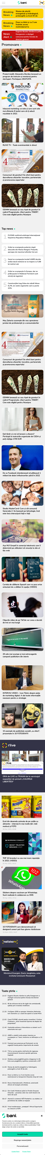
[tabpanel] (22, 767)
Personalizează (22, 1146)
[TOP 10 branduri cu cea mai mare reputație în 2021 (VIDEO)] (22, 844)
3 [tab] (21, 791)
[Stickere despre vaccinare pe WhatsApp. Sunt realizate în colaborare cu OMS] (22, 878)
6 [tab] (28, 791)
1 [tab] (17, 791)
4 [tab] (23, 791)
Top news (7, 228)
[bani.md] (22, 2)
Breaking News (8, 14)
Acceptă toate (22, 1134)
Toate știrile (8, 991)
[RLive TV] (9, 746)
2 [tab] (19, 791)
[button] (42, 1116)
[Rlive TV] (41, 3)
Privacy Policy (26, 1151)
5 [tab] (26, 791)
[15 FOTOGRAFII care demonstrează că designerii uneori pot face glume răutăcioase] (22, 912)
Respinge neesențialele (22, 1140)
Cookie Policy (16, 1151)
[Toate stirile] (6, 3)
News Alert (6, 35)
